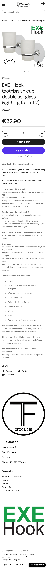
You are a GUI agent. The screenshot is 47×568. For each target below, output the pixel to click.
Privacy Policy (8, 487)
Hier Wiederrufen (37, 565)
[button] (42, 4)
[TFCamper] (23, 4)
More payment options (23, 156)
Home (4, 20)
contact (5, 483)
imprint (5, 480)
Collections (14, 20)
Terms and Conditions (12, 476)
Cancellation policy (10, 490)
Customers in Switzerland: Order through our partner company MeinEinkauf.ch (23, 555)
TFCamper (23, 550)
